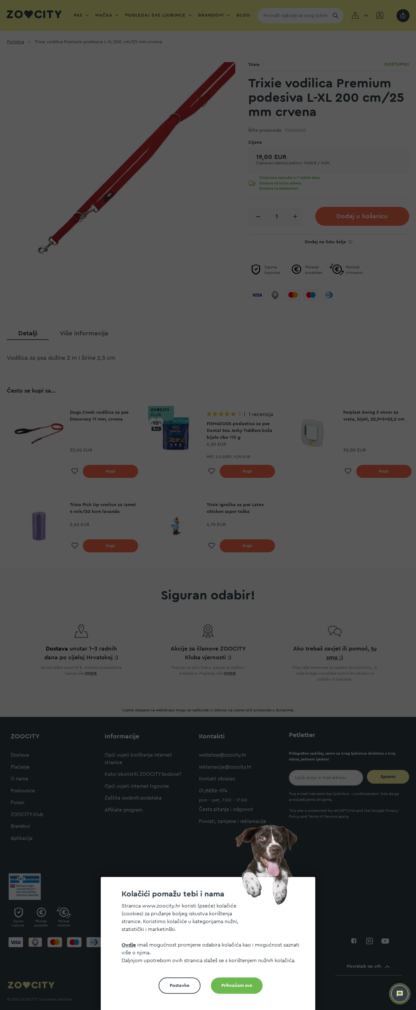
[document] (210, 946)
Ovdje (129, 945)
